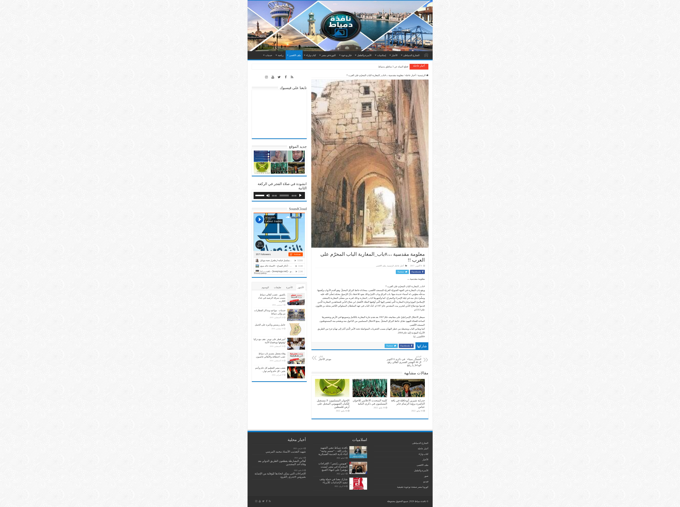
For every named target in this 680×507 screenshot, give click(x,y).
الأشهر (301, 287)
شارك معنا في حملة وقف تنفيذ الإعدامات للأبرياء (333, 481)
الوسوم (265, 287)
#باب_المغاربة (418, 286)
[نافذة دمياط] (340, 26)
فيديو (425, 481)
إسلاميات (381, 55)
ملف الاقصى (295, 55)
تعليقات (277, 287)
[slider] (260, 195)
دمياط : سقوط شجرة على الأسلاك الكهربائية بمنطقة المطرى (379, 66)
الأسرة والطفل (364, 55)
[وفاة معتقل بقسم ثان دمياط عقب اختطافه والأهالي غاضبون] (296, 358)
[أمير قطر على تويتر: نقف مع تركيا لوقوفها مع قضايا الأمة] (296, 344)
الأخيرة (289, 287)
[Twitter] (279, 77)
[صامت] (268, 195)
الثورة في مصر (329, 55)
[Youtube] (273, 77)
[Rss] (292, 77)
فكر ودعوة (346, 55)
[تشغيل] (300, 195)
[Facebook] (285, 77)
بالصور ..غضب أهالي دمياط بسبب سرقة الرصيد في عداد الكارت (271, 297)
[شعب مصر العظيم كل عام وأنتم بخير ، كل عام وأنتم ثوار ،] (296, 372)
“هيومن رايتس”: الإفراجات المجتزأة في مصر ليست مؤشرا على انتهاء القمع (333, 466)
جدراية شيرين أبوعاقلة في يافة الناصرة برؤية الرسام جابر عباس (408, 403)
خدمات (268, 55)
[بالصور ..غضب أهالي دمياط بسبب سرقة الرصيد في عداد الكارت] (296, 299)
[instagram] (266, 77)
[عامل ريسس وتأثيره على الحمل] (296, 329)
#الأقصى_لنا (419, 336)
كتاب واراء (311, 55)
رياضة (281, 55)
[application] (279, 195)
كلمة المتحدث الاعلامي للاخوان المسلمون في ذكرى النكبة (370, 402)
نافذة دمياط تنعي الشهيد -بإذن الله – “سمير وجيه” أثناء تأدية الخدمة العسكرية (333, 451)
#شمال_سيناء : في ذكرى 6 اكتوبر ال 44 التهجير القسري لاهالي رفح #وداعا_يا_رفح (404, 361)
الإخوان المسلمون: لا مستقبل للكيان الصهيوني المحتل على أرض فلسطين (333, 403)
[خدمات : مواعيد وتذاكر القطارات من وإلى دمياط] (296, 315)
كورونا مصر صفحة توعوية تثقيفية (412, 487)
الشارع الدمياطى (411, 55)
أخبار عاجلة (410, 75)
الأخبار (395, 55)
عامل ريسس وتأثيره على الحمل (270, 324)
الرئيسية (426, 55)
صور (426, 476)
